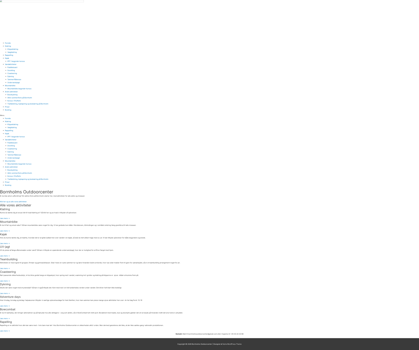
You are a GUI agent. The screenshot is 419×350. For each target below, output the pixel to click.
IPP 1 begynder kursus (16, 61)
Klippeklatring (12, 49)
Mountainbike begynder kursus (19, 89)
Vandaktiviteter (10, 64)
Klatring (8, 46)
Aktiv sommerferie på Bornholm (19, 98)
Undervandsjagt (13, 82)
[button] (209, 115)
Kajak (7, 58)
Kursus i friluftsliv (14, 101)
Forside (8, 43)
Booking (8, 110)
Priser (7, 107)
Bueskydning (12, 95)
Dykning (10, 76)
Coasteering (12, 73)
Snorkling (11, 70)
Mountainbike (10, 86)
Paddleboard (12, 67)
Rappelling (9, 55)
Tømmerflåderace (14, 79)
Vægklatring (12, 52)
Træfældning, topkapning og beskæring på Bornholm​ (27, 104)
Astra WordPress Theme (232, 344)
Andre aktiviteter (11, 92)
